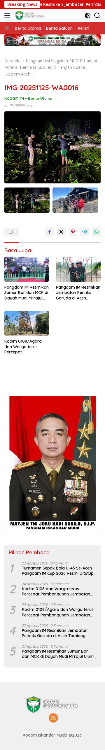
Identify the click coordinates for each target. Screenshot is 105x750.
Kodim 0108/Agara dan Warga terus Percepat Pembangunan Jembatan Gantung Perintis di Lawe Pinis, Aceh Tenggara (24, 347)
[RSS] (53, 718)
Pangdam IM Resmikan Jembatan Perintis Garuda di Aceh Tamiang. (78, 293)
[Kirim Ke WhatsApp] (96, 231)
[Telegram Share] (84, 231)
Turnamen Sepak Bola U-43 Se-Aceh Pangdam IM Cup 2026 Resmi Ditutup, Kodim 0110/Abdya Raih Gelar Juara (58, 570)
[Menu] (8, 15)
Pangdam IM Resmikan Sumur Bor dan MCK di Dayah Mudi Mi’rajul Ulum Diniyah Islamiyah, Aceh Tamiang (26, 293)
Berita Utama (40, 98)
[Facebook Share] (49, 231)
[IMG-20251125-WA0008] (75, 200)
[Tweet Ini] (61, 231)
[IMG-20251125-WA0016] (27, 200)
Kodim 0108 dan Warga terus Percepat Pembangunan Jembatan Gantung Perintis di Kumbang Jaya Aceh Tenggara (56, 591)
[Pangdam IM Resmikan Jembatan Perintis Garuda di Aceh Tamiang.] (78, 269)
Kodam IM (14, 98)
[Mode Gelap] (87, 15)
